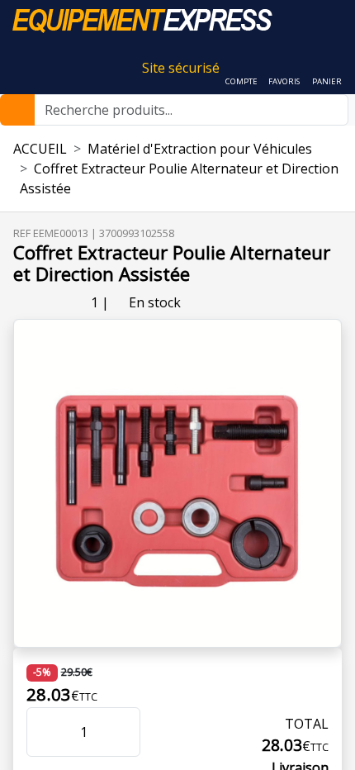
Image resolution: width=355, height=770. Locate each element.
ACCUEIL (40, 149)
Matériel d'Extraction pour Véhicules (200, 149)
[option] (177, 483)
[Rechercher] (17, 110)
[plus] (115, 732)
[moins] (51, 732)
